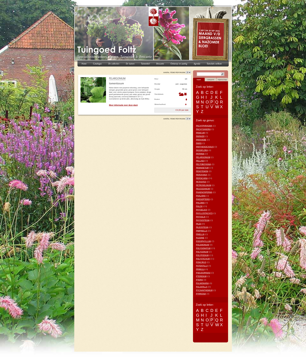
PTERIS (199, 280)
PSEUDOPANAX (203, 273)
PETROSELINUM (203, 185)
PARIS (199, 143)
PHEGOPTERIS (203, 199)
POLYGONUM (202, 252)
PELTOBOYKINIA (203, 164)
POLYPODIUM (202, 255)
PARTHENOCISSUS (205, 147)
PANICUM (200, 133)
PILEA (198, 224)
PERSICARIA (202, 178)
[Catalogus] (97, 63)
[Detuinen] (130, 63)
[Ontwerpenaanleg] (179, 63)
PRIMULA (200, 269)
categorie (210, 80)
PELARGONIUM (203, 157)
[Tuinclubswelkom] (214, 63)
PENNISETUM (202, 168)
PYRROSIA (201, 294)
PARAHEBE (201, 140)
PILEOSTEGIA (202, 227)
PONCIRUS (201, 262)
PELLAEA (200, 161)
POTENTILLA (202, 266)
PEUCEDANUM (203, 189)
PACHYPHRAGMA (204, 126)
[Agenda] (197, 63)
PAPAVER (200, 136)
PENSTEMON (202, 171)
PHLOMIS (200, 203)
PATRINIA (200, 154)
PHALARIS (201, 196)
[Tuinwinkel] (145, 63)
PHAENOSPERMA (204, 192)
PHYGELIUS (201, 210)
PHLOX (199, 206)
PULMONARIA (202, 283)
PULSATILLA (201, 287)
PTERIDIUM (201, 276)
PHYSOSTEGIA (203, 220)
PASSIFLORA (202, 150)
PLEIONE (200, 238)
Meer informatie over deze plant (123, 105)
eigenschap (222, 80)
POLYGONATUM (203, 248)
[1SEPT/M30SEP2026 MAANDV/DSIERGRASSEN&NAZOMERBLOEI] (211, 34)
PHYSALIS (200, 217)
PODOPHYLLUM (203, 241)
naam (199, 80)
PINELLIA (200, 234)
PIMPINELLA (201, 231)
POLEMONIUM (202, 245)
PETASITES (201, 182)
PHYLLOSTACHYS (204, 213)
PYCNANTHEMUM (204, 290)
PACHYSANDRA (203, 129)
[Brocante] (160, 63)
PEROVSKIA (201, 175)
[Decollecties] (114, 63)
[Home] (84, 63)
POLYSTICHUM (203, 259)
